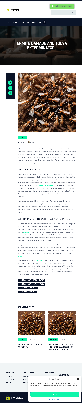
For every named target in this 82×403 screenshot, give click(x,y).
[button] (78, 379)
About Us (9, 377)
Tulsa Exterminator (27, 288)
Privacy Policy (10, 379)
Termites (22, 137)
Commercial (27, 377)
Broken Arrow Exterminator (31, 280)
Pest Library (27, 382)
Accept (55, 394)
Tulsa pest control (27, 292)
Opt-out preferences (53, 399)
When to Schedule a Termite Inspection (31, 345)
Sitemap (8, 382)
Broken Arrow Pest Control (31, 284)
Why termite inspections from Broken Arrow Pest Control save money (60, 347)
